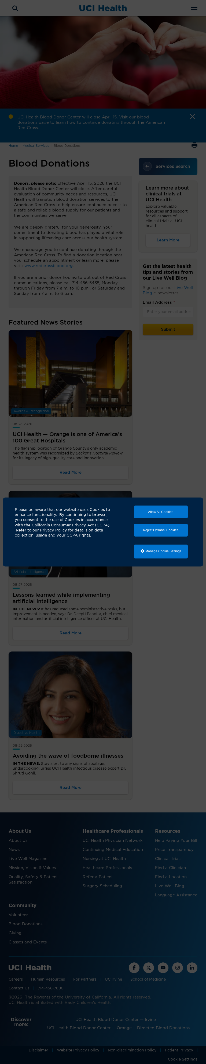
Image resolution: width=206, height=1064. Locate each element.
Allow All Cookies (160, 512)
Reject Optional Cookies (160, 530)
